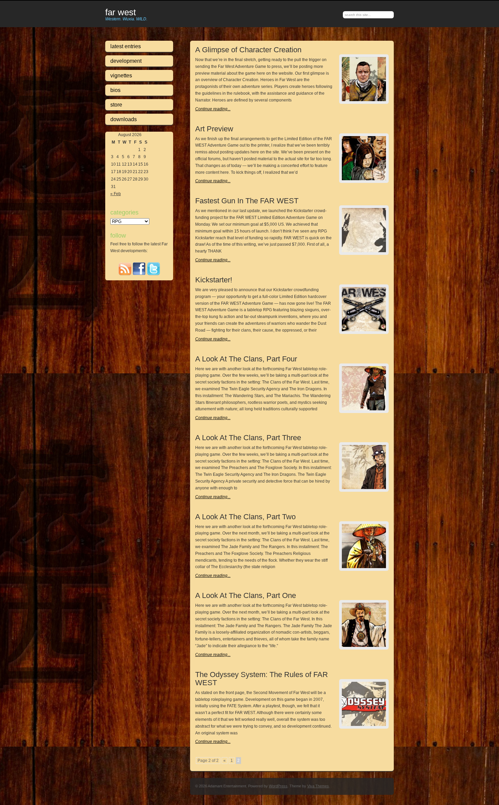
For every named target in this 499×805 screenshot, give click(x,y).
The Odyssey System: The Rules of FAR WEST (261, 678)
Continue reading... (212, 109)
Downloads (123, 119)
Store (116, 105)
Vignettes (121, 75)
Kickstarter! (213, 280)
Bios (115, 90)
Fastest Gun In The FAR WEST (246, 200)
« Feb (115, 193)
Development (126, 61)
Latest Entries (125, 46)
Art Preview (214, 129)
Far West (120, 12)
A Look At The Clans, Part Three (248, 437)
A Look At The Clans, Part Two (245, 516)
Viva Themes (318, 786)
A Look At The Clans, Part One (245, 595)
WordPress (278, 786)
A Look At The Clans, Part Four (246, 359)
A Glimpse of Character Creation (248, 49)
